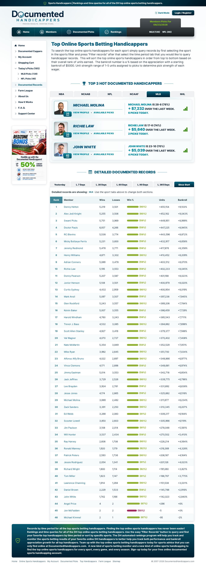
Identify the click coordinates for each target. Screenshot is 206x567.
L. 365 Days (164, 184)
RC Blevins (70, 234)
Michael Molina (88, 105)
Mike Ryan (69, 351)
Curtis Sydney (71, 289)
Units (162, 199)
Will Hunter (70, 434)
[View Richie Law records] (185, 130)
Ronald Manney (72, 448)
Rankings (116, 31)
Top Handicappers (88, 561)
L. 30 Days (101, 184)
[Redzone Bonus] (29, 155)
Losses (116, 199)
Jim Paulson (70, 427)
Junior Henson (72, 282)
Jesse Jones (70, 393)
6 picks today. (138, 112)
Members (51, 31)
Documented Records (30, 84)
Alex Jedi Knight (72, 213)
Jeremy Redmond (73, 248)
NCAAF (134, 94)
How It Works (25, 102)
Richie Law (83, 126)
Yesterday (59, 184)
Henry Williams (72, 255)
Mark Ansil (69, 296)
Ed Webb (68, 413)
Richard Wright (72, 469)
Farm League (25, 90)
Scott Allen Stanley (74, 331)
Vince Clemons (72, 365)
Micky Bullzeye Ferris (75, 241)
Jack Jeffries (71, 379)
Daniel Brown (71, 489)
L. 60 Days (122, 184)
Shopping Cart (26, 62)
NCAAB (85, 94)
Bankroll (182, 199)
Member (68, 199)
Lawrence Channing (74, 483)
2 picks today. (138, 133)
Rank (56, 199)
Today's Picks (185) (29, 68)
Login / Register (183, 12)
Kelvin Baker (70, 310)
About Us (23, 96)
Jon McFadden (72, 510)
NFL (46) (167, 32)
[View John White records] (185, 150)
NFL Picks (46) (28, 78)
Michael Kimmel (72, 517)
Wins (102, 199)
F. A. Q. (21, 107)
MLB (158, 94)
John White (84, 147)
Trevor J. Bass (71, 324)
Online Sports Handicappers (32, 561)
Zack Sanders (71, 407)
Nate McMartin (72, 344)
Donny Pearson (72, 275)
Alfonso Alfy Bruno (74, 358)
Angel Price (70, 503)
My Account (25, 57)
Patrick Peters (71, 455)
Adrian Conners (72, 262)
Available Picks (104, 112)
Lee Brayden (70, 386)
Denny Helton (71, 206)
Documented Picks (83, 31)
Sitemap (116, 561)
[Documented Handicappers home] (51, 15)
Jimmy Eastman (72, 372)
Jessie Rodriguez (73, 462)
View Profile (81, 112)
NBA (61, 94)
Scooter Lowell (72, 420)
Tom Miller (69, 476)
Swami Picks (70, 220)
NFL (110, 94)
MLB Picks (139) (29, 73)
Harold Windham (73, 317)
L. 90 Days (142, 184)
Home (26, 31)
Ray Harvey (70, 441)
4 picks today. (138, 154)
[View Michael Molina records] (185, 109)
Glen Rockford (71, 303)
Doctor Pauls (71, 227)
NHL (182, 94)
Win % (130, 199)
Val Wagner (70, 338)
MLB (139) (154, 32)
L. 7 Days (80, 184)
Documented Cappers (30, 51)
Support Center (26, 113)
